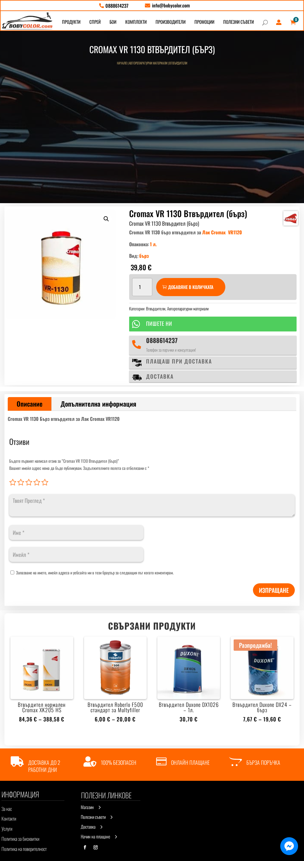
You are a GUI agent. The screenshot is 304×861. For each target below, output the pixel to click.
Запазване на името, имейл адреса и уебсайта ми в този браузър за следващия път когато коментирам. (95, 572)
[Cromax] (291, 218)
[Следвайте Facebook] (85, 847)
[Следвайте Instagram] (95, 847)
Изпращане (274, 590)
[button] (106, 219)
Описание (29, 403)
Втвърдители (178, 63)
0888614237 (162, 340)
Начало (122, 63)
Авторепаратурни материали (148, 63)
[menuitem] (114, 5)
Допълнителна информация (98, 403)
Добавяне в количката (190, 287)
